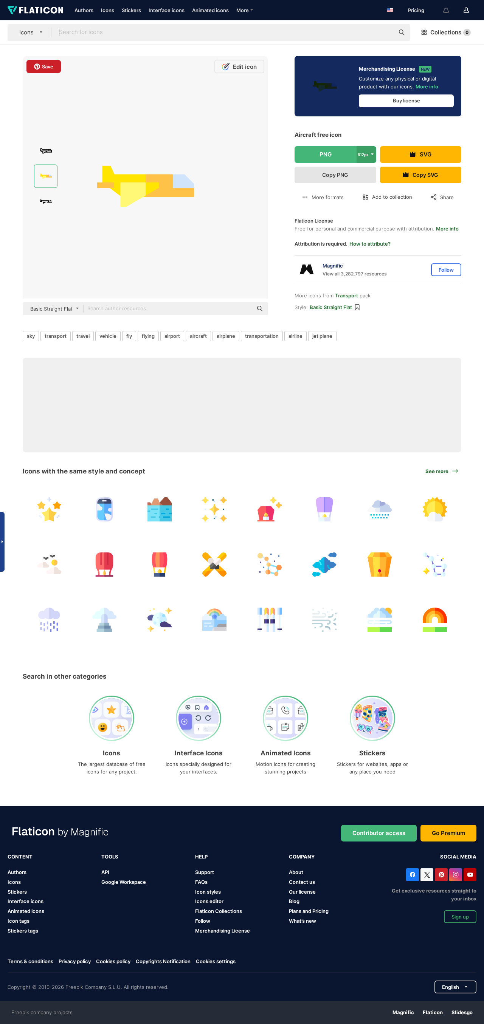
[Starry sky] (49, 509)
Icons (107, 10)
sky (31, 336)
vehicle (107, 336)
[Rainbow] (214, 619)
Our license (302, 892)
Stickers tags (23, 931)
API (105, 872)
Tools (109, 857)
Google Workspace (123, 882)
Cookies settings (216, 961)
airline (295, 336)
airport (172, 336)
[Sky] (49, 564)
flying (148, 336)
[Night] (159, 619)
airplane (226, 336)
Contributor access (378, 833)
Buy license (406, 100)
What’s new (302, 921)
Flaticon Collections (218, 911)
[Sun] (434, 509)
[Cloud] (324, 564)
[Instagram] (455, 874)
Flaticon (433, 1012)
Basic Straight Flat (331, 307)
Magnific (403, 1012)
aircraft (198, 336)
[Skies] (214, 564)
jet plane (322, 336)
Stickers (131, 10)
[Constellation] (270, 564)
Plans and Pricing (309, 911)
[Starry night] (214, 509)
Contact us (302, 882)
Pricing (416, 10)
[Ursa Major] (434, 564)
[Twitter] (426, 874)
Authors (83, 10)
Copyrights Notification (163, 961)
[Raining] (380, 509)
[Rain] (49, 619)
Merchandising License (222, 931)
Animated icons (210, 10)
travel (83, 336)
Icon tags (18, 921)
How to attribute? (370, 244)
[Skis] (270, 619)
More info (427, 87)
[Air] (324, 619)
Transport (346, 295)
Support (204, 872)
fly (129, 336)
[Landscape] (159, 509)
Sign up (460, 917)
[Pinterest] (441, 874)
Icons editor (209, 901)
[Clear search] (385, 32)
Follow (202, 921)
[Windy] (380, 619)
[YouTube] (470, 874)
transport (56, 336)
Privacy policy (75, 961)
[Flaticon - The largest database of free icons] (35, 10)
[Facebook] (412, 874)
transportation (262, 336)
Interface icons (167, 10)
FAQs (201, 882)
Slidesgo (462, 1012)
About (296, 872)
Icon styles (208, 892)
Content (20, 857)
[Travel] (104, 509)
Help (201, 857)
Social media (458, 857)
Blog (294, 901)
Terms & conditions (30, 961)
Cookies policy (113, 961)
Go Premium (448, 833)
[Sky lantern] (270, 509)
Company (302, 857)
